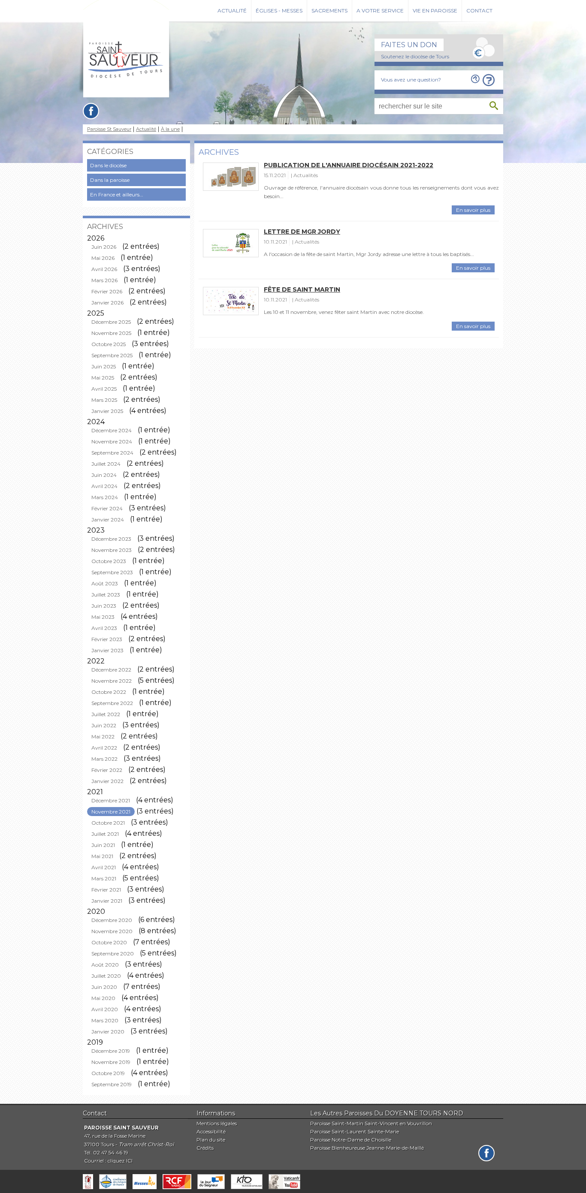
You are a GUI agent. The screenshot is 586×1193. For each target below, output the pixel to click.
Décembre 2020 (111, 920)
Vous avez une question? (411, 79)
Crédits (205, 1148)
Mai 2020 (103, 998)
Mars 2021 (103, 878)
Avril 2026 (104, 269)
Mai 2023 (103, 617)
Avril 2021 (103, 867)
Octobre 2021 (108, 822)
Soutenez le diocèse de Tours (415, 56)
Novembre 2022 (111, 681)
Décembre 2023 (111, 539)
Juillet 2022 (105, 714)
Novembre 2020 (112, 931)
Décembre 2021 (110, 800)
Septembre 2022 (112, 703)
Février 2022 (106, 770)
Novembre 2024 (111, 441)
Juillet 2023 (105, 594)
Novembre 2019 (110, 1062)
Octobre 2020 (109, 942)
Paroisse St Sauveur (109, 129)
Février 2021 (106, 889)
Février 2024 (107, 508)
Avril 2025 (104, 389)
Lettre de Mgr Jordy (302, 231)
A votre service (380, 10)
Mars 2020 (104, 1020)
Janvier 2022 (107, 781)
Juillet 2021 (105, 834)
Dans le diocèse (108, 165)
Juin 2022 (103, 725)
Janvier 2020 (107, 1031)
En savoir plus (473, 210)
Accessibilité (211, 1131)
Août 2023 (104, 583)
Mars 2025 (104, 400)
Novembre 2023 (111, 550)
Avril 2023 (104, 628)
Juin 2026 (103, 247)
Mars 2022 (104, 759)
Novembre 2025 (111, 333)
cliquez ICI (120, 1160)
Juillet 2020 (106, 976)
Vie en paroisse (435, 10)
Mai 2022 (103, 736)
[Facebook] (91, 111)
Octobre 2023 (108, 561)
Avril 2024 (104, 486)
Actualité (232, 10)
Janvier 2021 (106, 901)
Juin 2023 (103, 606)
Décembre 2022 (111, 669)
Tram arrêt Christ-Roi (146, 1144)
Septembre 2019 (111, 1084)
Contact (479, 10)
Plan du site (210, 1139)
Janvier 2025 (107, 411)
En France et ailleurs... (116, 194)
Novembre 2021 (110, 811)
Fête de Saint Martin (302, 289)
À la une (170, 129)
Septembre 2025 (112, 355)
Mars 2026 (104, 280)
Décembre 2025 (111, 322)
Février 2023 (106, 639)
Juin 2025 (103, 366)
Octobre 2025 (108, 344)
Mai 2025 (102, 377)
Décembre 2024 (111, 430)
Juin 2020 (104, 987)
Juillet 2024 (106, 464)
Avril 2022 (104, 747)
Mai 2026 (103, 258)
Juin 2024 (104, 475)
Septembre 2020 (112, 953)
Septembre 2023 (112, 572)
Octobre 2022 (108, 692)
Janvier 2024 (107, 519)
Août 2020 (105, 964)
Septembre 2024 (112, 452)
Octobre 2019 (108, 1073)
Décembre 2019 (110, 1051)
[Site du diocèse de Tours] (88, 1181)
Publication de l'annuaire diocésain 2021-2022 (348, 165)
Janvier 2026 (107, 302)
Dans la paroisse (110, 180)
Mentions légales (216, 1123)
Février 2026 (106, 291)
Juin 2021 (103, 845)
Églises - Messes (279, 10)
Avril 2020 (104, 1009)
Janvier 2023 (107, 650)
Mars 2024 (104, 497)
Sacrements (329, 10)
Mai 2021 (102, 856)
